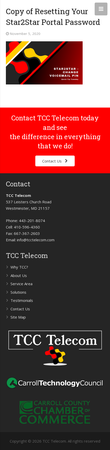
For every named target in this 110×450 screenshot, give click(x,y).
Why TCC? (19, 267)
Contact (18, 183)
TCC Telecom (27, 255)
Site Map (18, 317)
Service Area (21, 283)
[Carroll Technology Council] (55, 390)
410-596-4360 (27, 226)
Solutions (18, 292)
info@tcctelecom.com (35, 239)
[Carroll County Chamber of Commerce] (55, 424)
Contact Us (20, 308)
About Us (18, 275)
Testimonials (21, 300)
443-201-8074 (32, 220)
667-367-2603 (27, 233)
